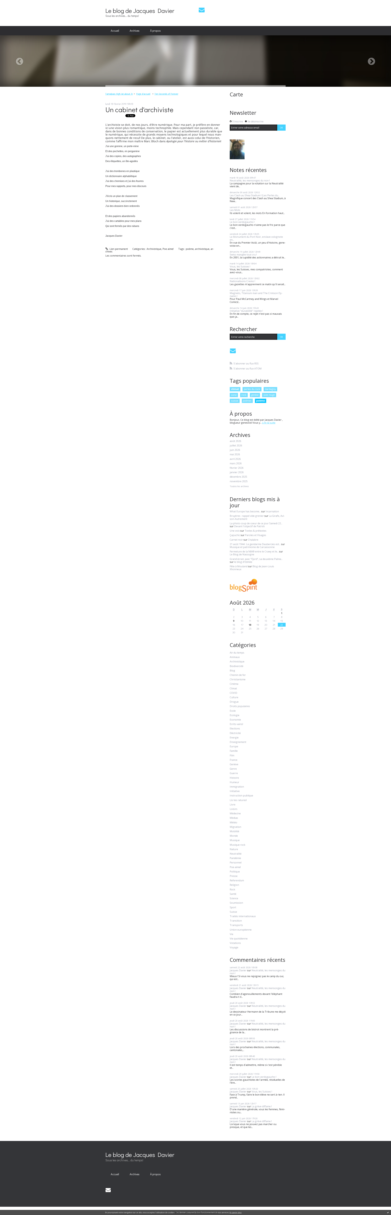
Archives (134, 30)
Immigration (237, 786)
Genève (234, 764)
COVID (233, 692)
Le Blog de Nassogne (242, 554)
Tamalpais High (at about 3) (119, 93)
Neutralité (235, 853)
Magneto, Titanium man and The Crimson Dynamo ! (256, 294)
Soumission (236, 902)
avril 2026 (235, 459)
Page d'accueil (143, 93)
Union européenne (241, 929)
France (233, 759)
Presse (234, 876)
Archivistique (154, 249)
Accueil (115, 30)
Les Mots (235, 210)
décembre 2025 (238, 476)
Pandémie (235, 858)
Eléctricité (235, 733)
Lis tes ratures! (238, 800)
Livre (232, 804)
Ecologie (234, 715)
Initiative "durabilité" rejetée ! (246, 311)
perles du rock (252, 389)
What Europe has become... (245, 511)
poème (190, 249)
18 (250, 624)
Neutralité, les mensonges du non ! (250, 180)
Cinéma (234, 683)
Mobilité (234, 831)
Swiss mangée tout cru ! (243, 254)
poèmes (247, 400)
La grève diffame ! (262, 1106)
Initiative (235, 791)
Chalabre (253, 539)
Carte (236, 94)
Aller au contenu (11, 2)
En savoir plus (235, 1212)
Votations (235, 943)
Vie (231, 934)
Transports (236, 925)
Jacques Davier (238, 970)
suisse (234, 400)
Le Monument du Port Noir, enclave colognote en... (256, 238)
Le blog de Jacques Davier (139, 10)
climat (235, 389)
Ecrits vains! (236, 724)
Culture (234, 697)
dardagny (270, 389)
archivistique (202, 249)
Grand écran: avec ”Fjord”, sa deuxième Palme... (256, 559)
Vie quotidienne (239, 938)
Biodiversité (236, 666)
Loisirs (233, 809)
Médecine (235, 813)
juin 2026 (235, 450)
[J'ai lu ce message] (388, 1212)
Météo (233, 822)
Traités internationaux (243, 916)
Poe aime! (168, 249)
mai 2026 (235, 454)
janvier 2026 (237, 472)
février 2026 (236, 467)
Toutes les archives (239, 486)
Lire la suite (268, 422)
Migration (235, 827)
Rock (232, 889)
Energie (234, 737)
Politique (235, 871)
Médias (234, 817)
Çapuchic (235, 535)
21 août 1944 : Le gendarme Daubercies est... (255, 544)
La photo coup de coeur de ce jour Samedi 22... (256, 523)
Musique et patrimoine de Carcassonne (252, 547)
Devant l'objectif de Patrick (249, 526)
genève (255, 395)
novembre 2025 (239, 481)
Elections (235, 728)
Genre (233, 768)
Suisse (233, 911)
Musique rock (237, 844)
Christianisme (237, 679)
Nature (234, 849)
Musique (235, 840)
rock (243, 395)
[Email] (202, 10)
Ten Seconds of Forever (166, 93)
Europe (234, 746)
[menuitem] (114, 30)
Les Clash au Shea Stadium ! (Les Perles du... (254, 195)
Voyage (234, 947)
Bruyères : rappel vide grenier (247, 516)
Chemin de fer (238, 675)
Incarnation (272, 511)
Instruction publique (241, 795)
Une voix (235, 530)
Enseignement (238, 742)
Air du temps (237, 652)
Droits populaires (240, 706)
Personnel (235, 862)
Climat (233, 688)
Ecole (233, 710)
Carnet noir (236, 539)
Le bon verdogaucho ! (242, 222)
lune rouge (269, 395)
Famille (234, 750)
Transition (236, 920)
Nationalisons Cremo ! (242, 281)
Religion (234, 884)
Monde (234, 835)
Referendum (237, 880)
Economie (235, 719)
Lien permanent (118, 249)
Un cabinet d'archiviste (139, 109)
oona (234, 395)
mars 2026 (236, 463)
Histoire (234, 777)
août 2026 (235, 441)
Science (234, 898)
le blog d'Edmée (243, 562)
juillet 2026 (236, 445)
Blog (232, 670)
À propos (155, 30)
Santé (233, 894)
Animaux (235, 657)
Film (232, 755)
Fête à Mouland (238, 566)
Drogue (234, 701)
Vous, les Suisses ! (240, 266)
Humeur (234, 782)
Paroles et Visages (255, 535)
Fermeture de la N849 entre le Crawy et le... (254, 551)
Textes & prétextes (255, 530)
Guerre (234, 773)
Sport (233, 907)
